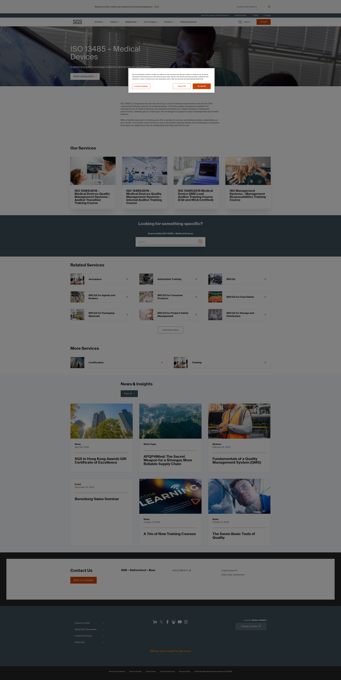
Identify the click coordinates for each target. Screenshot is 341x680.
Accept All (202, 86)
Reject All (182, 86)
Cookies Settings (141, 86)
